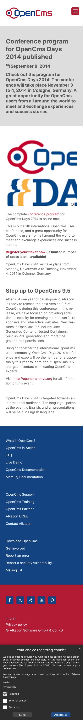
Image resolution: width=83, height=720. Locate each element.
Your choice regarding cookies (41, 650)
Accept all (61, 715)
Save (22, 715)
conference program (43, 214)
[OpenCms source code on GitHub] (52, 600)
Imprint (6, 682)
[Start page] (29, 13)
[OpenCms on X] (20, 600)
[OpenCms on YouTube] (41, 600)
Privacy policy (9, 687)
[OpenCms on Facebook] (10, 600)
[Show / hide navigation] (75, 11)
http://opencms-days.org (33, 379)
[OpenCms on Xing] (31, 600)
